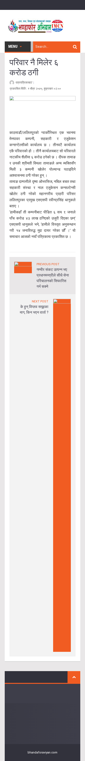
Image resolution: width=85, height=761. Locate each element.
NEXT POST (40, 301)
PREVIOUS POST (48, 264)
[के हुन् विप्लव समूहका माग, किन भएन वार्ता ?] (62, 475)
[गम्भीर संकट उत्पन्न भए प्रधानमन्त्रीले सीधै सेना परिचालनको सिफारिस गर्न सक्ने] (23, 267)
